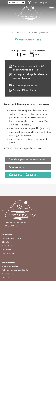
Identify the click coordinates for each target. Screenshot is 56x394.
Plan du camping (16, 167)
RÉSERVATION (16, 3)
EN (41, 3)
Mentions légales (10, 266)
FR (36, 3)
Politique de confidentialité (15, 270)
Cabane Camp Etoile (11, 238)
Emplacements (9, 253)
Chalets (5, 242)
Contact (6, 278)
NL (46, 3)
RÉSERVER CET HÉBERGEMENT (23, 175)
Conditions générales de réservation (26, 159)
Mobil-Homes (8, 246)
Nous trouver (8, 274)
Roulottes (6, 250)
